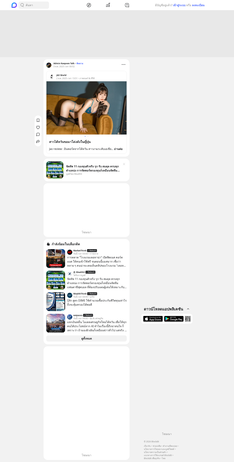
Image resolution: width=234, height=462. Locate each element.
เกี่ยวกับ (147, 446)
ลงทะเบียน (198, 5)
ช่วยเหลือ (157, 446)
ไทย (163, 458)
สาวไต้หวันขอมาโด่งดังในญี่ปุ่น (70, 142)
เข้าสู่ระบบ (179, 5)
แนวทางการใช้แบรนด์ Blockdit (158, 455)
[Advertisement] (117, 33)
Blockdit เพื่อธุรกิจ (152, 458)
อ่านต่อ (118, 149)
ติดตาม (80, 63)
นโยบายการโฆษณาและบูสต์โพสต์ (159, 449)
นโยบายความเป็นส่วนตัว (155, 452)
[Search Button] (22, 5)
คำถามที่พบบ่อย (170, 446)
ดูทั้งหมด (86, 338)
